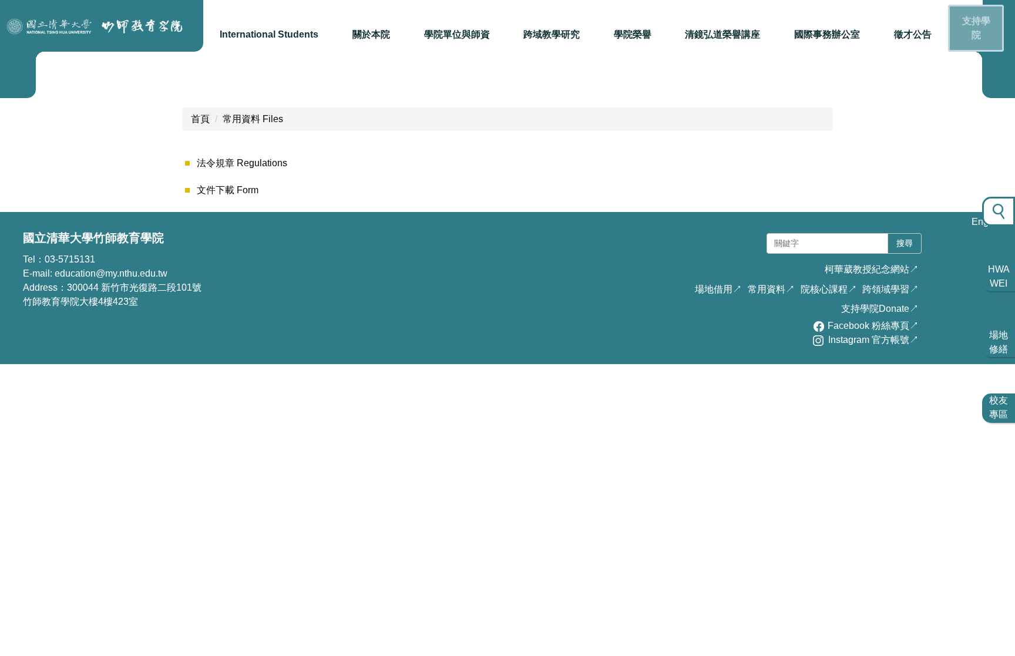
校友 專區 (998, 407)
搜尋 (904, 243)
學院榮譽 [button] (632, 34)
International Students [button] (269, 34)
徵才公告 (913, 34)
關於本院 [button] (371, 34)
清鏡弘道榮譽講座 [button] (722, 34)
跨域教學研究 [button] (551, 34)
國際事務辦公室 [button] (827, 34)
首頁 (200, 119)
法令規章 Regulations (242, 163)
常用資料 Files (253, 119)
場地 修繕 (998, 342)
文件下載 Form (227, 190)
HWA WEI (999, 276)
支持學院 (976, 28)
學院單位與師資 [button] (457, 34)
